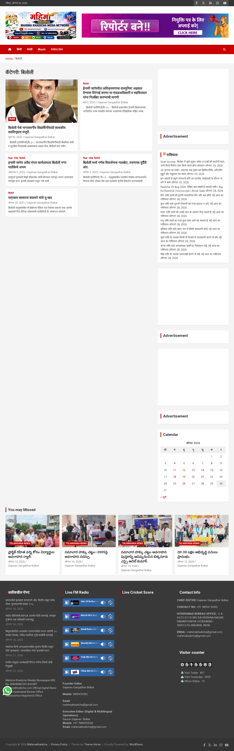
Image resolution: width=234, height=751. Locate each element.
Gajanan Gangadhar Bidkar (39, 137)
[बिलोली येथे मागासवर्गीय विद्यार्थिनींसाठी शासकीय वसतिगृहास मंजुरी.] (41, 101)
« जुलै (163, 497)
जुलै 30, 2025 (15, 137)
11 (174, 470)
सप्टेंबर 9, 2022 (90, 172)
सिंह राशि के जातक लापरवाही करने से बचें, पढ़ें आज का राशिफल (191, 254)
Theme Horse (92, 744)
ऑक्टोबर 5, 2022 (16, 172)
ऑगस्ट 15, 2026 (16, 561)
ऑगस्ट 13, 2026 (186, 561)
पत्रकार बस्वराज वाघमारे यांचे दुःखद (30, 198)
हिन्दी (19, 49)
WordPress (136, 744)
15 (211, 470)
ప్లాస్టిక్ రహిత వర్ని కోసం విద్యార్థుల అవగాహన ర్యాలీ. (31, 554)
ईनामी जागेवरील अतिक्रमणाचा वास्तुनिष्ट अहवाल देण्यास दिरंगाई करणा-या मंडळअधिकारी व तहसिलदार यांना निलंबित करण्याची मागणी (115, 92)
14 (202, 470)
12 (183, 470)
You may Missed (21, 510)
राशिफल (172, 155)
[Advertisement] (193, 97)
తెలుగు (42, 49)
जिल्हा (10, 158)
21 (202, 476)
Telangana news (19, 543)
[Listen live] (67, 602)
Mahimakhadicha (37, 744)
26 (183, 483)
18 (174, 476)
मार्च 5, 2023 (89, 102)
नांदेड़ (16, 158)
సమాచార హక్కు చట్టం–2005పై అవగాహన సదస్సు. (86, 554)
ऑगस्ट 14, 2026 (73, 561)
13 (193, 470)
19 (183, 476)
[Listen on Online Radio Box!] (110, 602)
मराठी (29, 49)
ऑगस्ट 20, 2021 (16, 202)
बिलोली (12, 119)
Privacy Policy (59, 744)
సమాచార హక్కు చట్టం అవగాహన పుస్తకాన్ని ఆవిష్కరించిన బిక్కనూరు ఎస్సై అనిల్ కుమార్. (144, 556)
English (57, 49)
